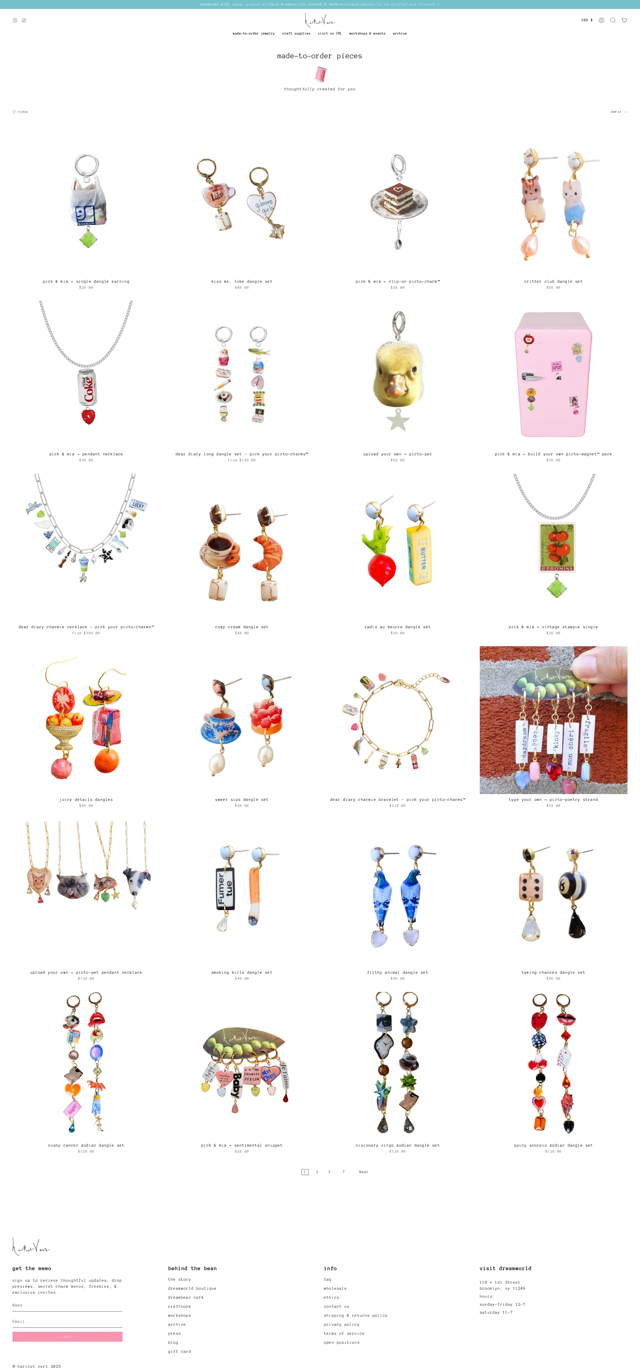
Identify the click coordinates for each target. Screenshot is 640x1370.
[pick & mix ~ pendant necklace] (86, 375)
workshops (179, 1315)
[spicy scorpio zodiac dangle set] (554, 1066)
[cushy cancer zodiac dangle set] (86, 1066)
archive (177, 1324)
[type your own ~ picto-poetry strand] (554, 720)
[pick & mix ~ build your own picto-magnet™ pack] (554, 375)
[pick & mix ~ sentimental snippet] (242, 1066)
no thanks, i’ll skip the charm (320, 1341)
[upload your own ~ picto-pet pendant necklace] (86, 893)
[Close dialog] (369, 1233)
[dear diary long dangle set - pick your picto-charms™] (242, 375)
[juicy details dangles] (86, 720)
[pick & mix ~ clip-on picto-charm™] (398, 202)
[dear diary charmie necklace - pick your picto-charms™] (86, 547)
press (174, 1333)
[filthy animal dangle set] (398, 893)
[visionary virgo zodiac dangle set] (398, 1066)
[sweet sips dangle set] (242, 720)
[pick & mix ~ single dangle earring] (86, 202)
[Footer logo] (31, 1246)
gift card (179, 1351)
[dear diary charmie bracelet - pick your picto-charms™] (398, 720)
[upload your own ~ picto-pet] (398, 375)
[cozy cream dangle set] (242, 547)
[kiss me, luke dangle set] (242, 202)
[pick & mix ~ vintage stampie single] (554, 547)
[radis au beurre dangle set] (398, 547)
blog (173, 1342)
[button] (254, 34)
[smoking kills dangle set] (242, 893)
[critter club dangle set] (554, 202)
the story (179, 1279)
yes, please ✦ (320, 1326)
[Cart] (624, 20)
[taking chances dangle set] (554, 893)
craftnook (179, 1306)
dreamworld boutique (192, 1288)
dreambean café (186, 1297)
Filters (23, 112)
